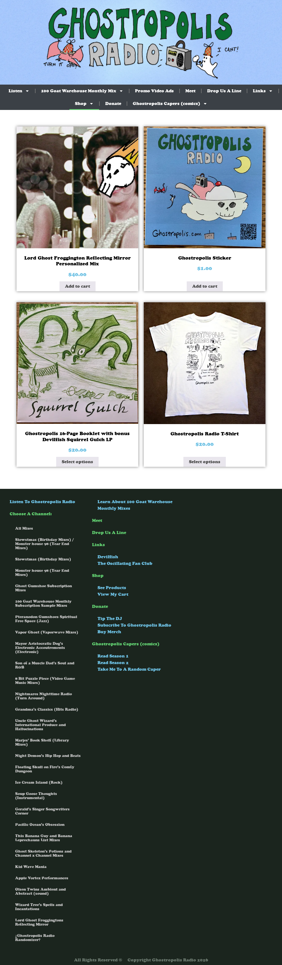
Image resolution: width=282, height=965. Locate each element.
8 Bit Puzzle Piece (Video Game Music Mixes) (45, 680)
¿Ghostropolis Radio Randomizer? (35, 937)
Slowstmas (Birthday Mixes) (43, 559)
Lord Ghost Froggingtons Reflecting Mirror (39, 922)
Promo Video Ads (154, 90)
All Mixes (24, 528)
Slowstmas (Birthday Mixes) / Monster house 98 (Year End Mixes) (44, 543)
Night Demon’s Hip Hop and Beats (48, 755)
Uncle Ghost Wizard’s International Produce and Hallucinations (40, 724)
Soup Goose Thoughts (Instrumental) (36, 795)
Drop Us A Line (224, 90)
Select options (77, 461)
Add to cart (77, 286)
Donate (113, 103)
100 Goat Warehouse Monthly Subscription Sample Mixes (43, 603)
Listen (15, 90)
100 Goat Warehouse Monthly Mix (78, 90)
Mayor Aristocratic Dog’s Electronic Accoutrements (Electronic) (40, 647)
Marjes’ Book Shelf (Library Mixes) (42, 742)
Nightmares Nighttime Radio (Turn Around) (43, 696)
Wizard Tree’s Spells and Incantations (39, 906)
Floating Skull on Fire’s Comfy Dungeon (44, 769)
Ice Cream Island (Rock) (39, 782)
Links (259, 90)
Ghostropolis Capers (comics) (166, 103)
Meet (190, 90)
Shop (80, 103)
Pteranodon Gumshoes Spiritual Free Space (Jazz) (46, 618)
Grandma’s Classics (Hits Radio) (46, 709)
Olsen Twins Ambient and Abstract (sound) (40, 891)
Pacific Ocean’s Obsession (39, 824)
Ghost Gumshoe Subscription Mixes (43, 588)
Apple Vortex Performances (41, 878)
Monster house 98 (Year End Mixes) (42, 572)
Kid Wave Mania (31, 866)
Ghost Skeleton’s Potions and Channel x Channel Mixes (43, 853)
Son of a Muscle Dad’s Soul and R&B (44, 665)
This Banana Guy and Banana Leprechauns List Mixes (43, 838)
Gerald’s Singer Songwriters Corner (42, 811)
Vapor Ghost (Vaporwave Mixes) (46, 632)
